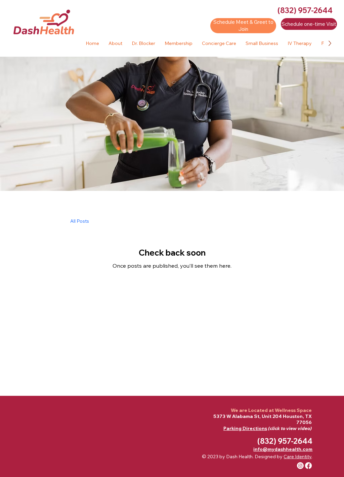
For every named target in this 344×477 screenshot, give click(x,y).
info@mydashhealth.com (282, 449)
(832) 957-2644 (305, 10)
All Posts (79, 221)
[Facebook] (308, 465)
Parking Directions (245, 428)
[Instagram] (300, 465)
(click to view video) (289, 428)
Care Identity (297, 457)
